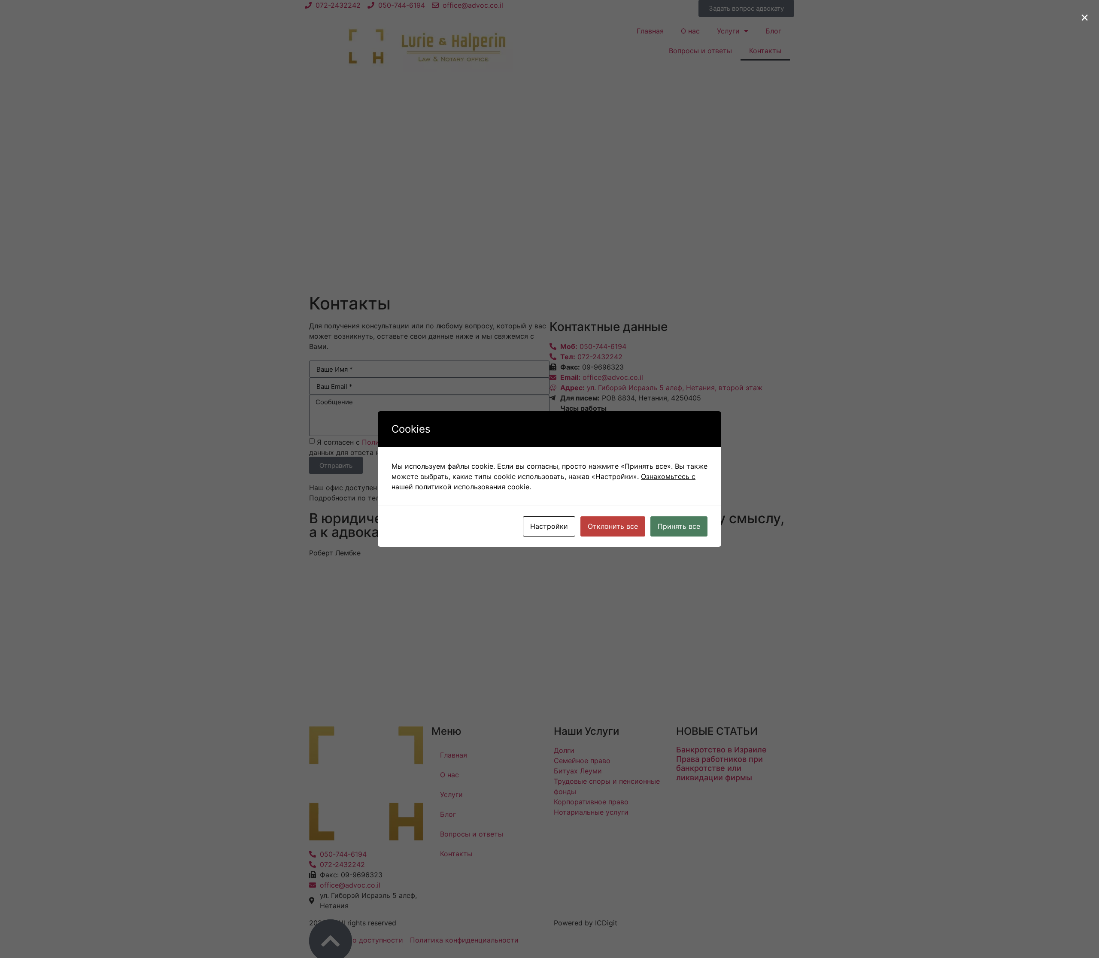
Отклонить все (613, 526)
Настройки (549, 526)
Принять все (679, 526)
